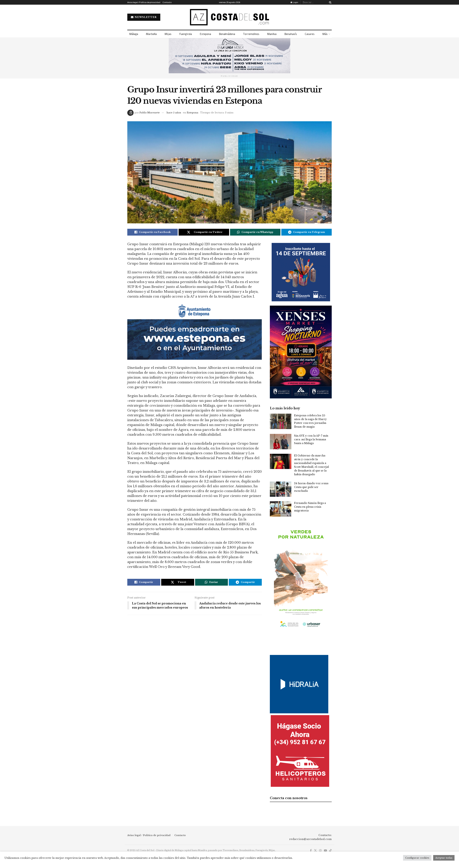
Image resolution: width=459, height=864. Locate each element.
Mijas (168, 34)
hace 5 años (174, 112)
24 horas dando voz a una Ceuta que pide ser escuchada (311, 487)
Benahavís (290, 34)
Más (325, 34)
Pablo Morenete (149, 112)
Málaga (133, 34)
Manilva (271, 34)
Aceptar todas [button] (443, 857)
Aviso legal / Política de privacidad (143, 2)
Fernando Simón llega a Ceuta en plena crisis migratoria (310, 506)
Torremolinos (251, 34)
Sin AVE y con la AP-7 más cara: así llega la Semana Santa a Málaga (311, 439)
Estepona (205, 34)
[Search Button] (329, 2)
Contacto (167, 2)
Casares (309, 34)
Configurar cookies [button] (417, 857)
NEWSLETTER (145, 17)
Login (295, 2)
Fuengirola (185, 34)
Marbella (151, 34)
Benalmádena (227, 34)
